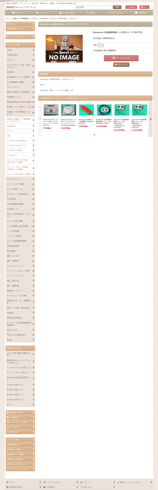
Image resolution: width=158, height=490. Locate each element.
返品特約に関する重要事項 (105, 50)
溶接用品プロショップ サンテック (21, 7)
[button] (40, 119)
